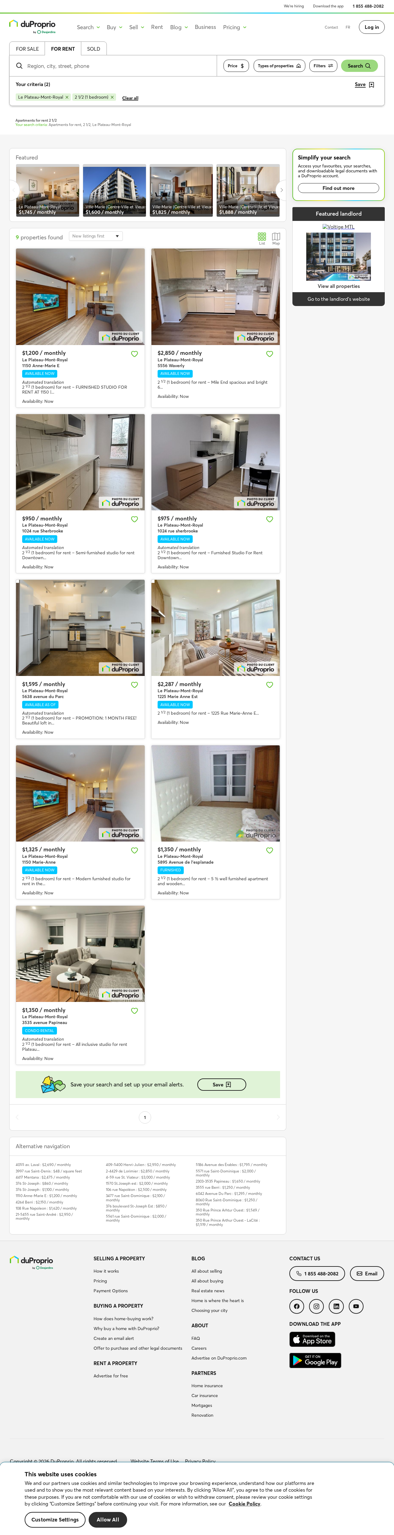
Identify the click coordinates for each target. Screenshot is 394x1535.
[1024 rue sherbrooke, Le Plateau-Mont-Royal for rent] (215, 462)
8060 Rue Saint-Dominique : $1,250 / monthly (226, 1202)
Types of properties (276, 65)
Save (218, 1085)
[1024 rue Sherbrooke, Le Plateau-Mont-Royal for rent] (80, 462)
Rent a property (115, 1363)
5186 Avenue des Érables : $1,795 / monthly (231, 1164)
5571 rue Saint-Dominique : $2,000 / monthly (226, 1173)
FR (348, 27)
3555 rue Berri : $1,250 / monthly (223, 1187)
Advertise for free (111, 1376)
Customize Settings (55, 1520)
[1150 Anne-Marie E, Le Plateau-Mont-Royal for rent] (80, 297)
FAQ (195, 1338)
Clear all (130, 98)
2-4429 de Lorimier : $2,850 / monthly (137, 1171)
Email (371, 1273)
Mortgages (201, 1405)
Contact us (304, 1258)
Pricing (100, 1281)
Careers (199, 1348)
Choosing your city (209, 1310)
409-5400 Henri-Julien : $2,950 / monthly (141, 1164)
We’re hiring (294, 6)
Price (232, 65)
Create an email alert (114, 1338)
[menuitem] (140, 1276)
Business (205, 26)
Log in (372, 27)
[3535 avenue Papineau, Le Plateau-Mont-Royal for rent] (80, 954)
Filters (320, 65)
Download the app (328, 6)
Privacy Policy (200, 1461)
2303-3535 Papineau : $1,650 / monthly (228, 1181)
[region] (197, 1498)
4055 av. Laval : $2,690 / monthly (43, 1164)
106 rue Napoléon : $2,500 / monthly (136, 1189)
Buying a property (118, 1306)
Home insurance (207, 1385)
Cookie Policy (244, 1504)
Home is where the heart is (217, 1300)
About (199, 1325)
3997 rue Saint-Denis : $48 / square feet (49, 1171)
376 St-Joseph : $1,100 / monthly (42, 1189)
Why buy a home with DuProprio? (126, 1328)
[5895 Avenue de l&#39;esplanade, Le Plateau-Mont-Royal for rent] (215, 793)
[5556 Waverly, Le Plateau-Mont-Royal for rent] (215, 297)
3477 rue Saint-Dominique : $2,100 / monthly (135, 1197)
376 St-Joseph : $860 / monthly (42, 1183)
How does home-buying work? (123, 1318)
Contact (331, 27)
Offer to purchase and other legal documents (138, 1348)
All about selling (206, 1271)
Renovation (202, 1415)
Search (355, 66)
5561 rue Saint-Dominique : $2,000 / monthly (136, 1218)
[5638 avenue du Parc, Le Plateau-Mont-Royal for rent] (80, 628)
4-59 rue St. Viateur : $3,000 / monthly (138, 1177)
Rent (157, 26)
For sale (27, 49)
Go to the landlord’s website (339, 299)
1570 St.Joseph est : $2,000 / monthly (137, 1183)
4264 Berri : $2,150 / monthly (39, 1202)
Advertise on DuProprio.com (219, 1358)
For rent (63, 49)
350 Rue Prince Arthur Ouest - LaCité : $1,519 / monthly (228, 1222)
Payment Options (111, 1291)
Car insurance (204, 1395)
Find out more (339, 188)
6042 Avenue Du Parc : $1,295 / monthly (229, 1193)
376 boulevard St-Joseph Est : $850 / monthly (136, 1208)
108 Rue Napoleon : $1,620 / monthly (46, 1208)
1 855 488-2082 (368, 6)
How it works (106, 1271)
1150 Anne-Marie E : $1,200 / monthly (46, 1195)
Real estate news (207, 1291)
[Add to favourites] (135, 354)
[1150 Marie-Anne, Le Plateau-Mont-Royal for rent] (80, 793)
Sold (93, 49)
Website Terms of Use (155, 1461)
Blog (198, 1258)
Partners (203, 1373)
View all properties (339, 286)
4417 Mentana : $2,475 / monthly (43, 1177)
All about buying (207, 1281)
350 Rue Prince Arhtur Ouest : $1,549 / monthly (227, 1212)
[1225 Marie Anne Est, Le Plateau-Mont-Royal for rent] (215, 628)
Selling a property (119, 1258)
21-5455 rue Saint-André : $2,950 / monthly (44, 1216)
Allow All (108, 1520)
